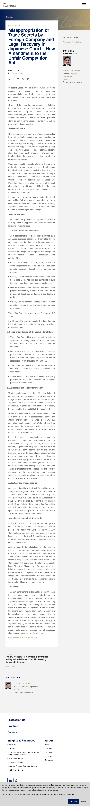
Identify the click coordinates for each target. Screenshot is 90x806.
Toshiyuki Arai (17, 73)
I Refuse (83, 801)
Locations (48, 752)
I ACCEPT (73, 801)
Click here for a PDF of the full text (22, 637)
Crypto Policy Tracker (15, 758)
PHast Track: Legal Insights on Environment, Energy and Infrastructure (23, 753)
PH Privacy (11, 748)
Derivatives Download (15, 762)
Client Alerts (14, 25)
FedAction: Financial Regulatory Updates (22, 766)
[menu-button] (83, 5)
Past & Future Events (15, 770)
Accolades (48, 748)
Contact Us (49, 760)
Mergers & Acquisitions (72, 42)
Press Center (50, 756)
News (47, 744)
